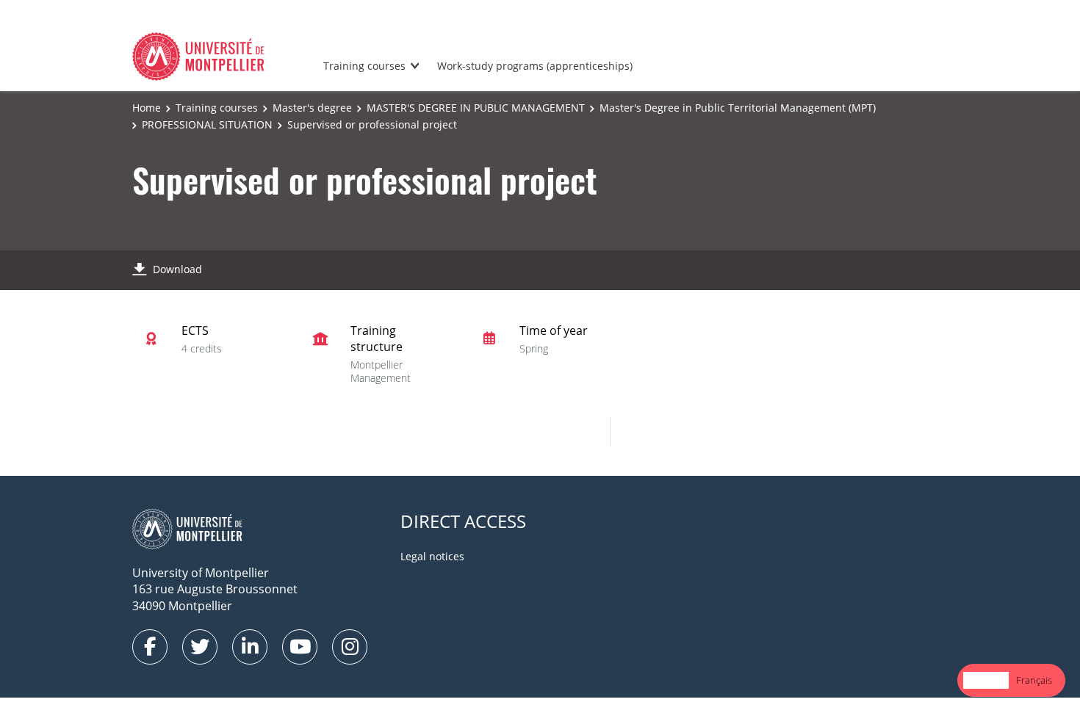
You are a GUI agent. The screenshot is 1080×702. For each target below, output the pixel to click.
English (986, 680)
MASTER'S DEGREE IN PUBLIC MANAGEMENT (476, 108)
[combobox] (986, 680)
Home (146, 108)
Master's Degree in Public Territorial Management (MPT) (738, 108)
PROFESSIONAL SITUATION (207, 124)
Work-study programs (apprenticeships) (535, 66)
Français (1034, 680)
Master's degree (312, 108)
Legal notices (432, 556)
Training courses (364, 66)
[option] (1034, 680)
